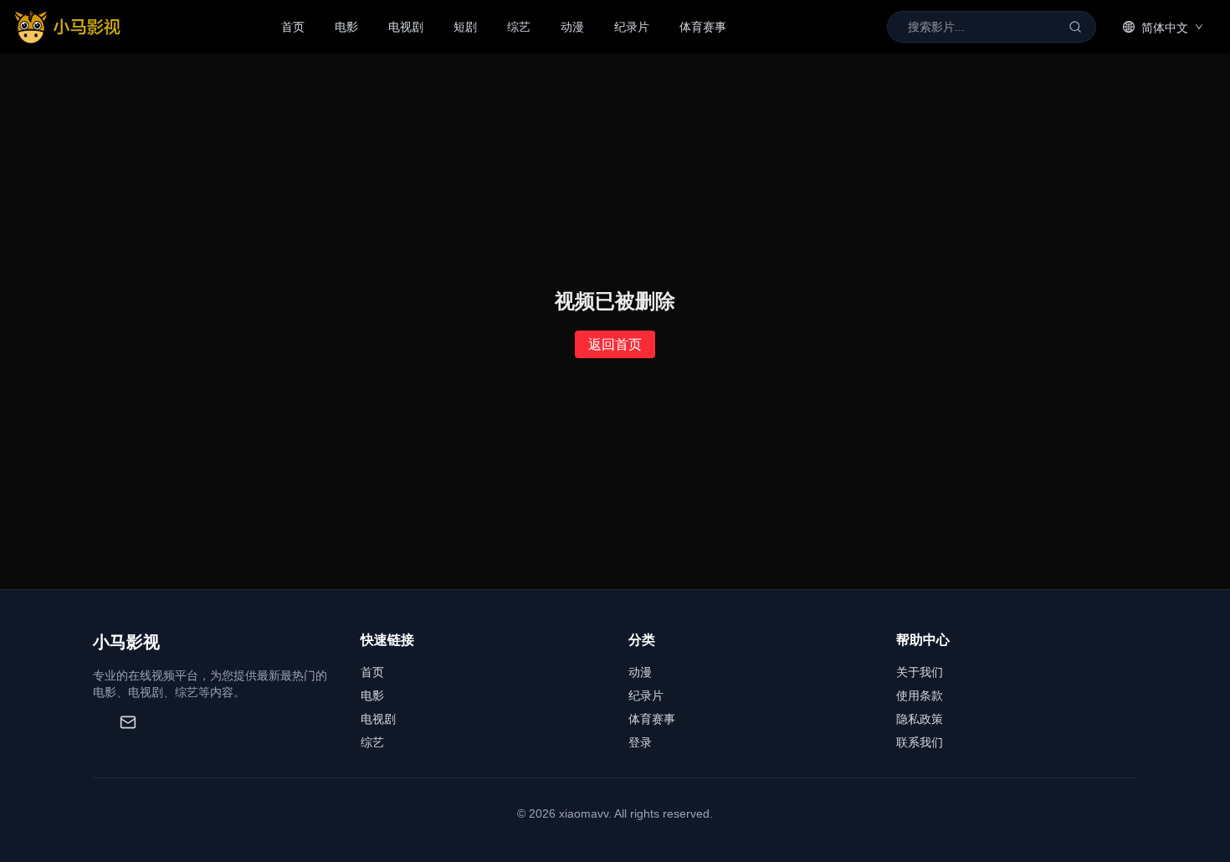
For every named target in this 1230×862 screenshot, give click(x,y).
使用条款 (919, 695)
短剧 (465, 26)
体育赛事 (702, 26)
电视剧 (405, 26)
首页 (293, 26)
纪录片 (631, 26)
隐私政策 (919, 719)
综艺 (518, 26)
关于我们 (919, 672)
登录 (640, 742)
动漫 (572, 26)
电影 (346, 26)
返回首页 (615, 344)
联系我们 (919, 742)
